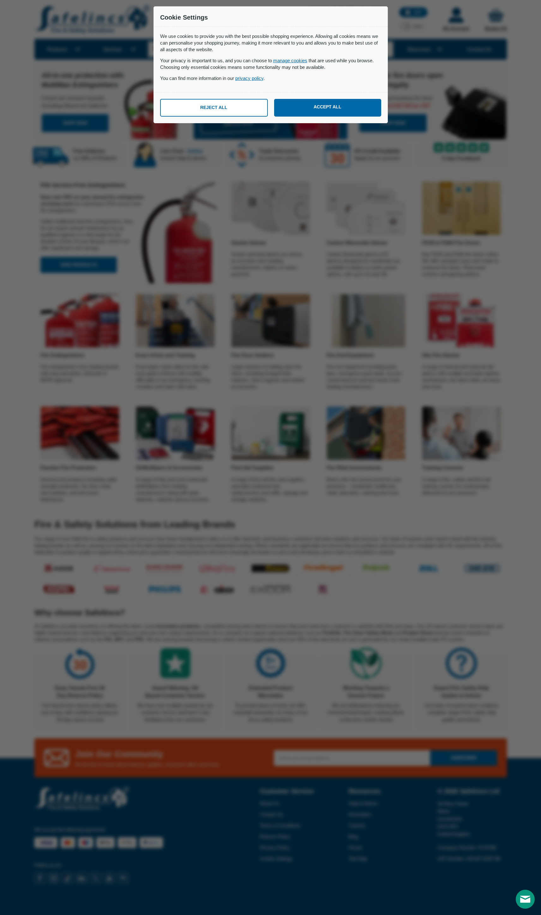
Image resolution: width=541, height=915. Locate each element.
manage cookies (290, 60)
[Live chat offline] (525, 899)
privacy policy (249, 78)
